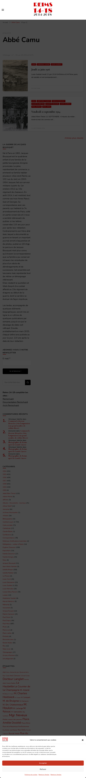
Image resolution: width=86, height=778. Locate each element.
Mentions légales (44, 775)
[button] (83, 740)
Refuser (43, 769)
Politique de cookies (31, 775)
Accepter (43, 763)
